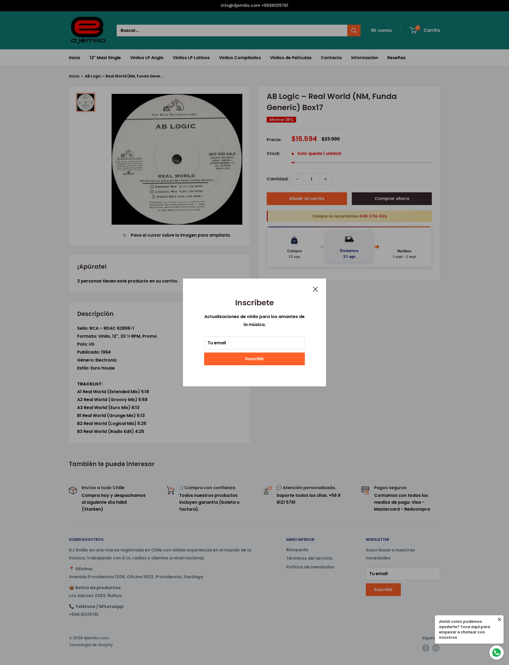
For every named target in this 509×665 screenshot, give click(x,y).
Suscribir (254, 359)
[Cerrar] (315, 289)
